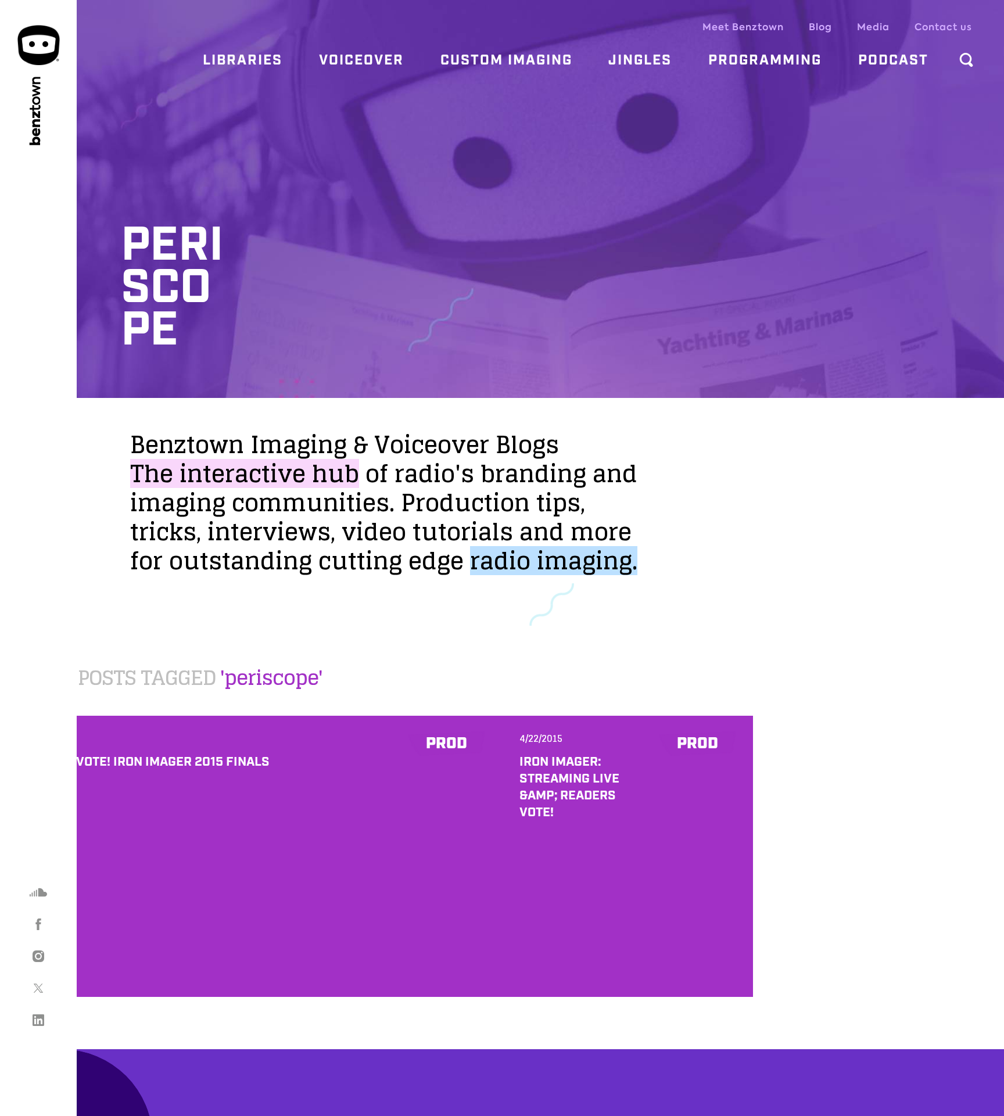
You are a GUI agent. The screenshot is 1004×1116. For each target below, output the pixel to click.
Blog (820, 27)
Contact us (943, 27)
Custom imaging (506, 60)
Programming (765, 60)
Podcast (893, 60)
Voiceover (361, 60)
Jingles (640, 60)
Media (873, 27)
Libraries (242, 60)
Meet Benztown (743, 27)
